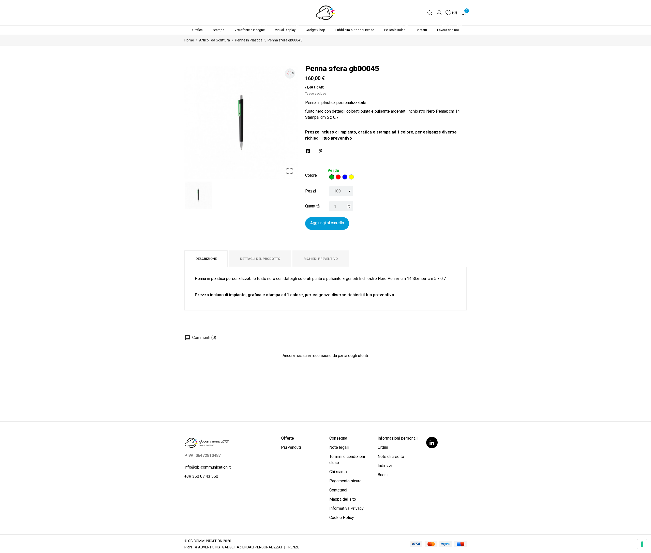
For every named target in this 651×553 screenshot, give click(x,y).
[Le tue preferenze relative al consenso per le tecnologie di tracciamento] (642, 544)
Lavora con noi (449, 29)
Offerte (287, 438)
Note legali (339, 447)
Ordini (383, 447)
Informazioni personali (398, 438)
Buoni (383, 474)
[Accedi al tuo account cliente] (439, 12)
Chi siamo (338, 471)
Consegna (338, 438)
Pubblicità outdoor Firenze (354, 30)
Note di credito (391, 456)
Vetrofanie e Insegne (251, 29)
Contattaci (338, 490)
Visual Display (287, 29)
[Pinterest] (321, 151)
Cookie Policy (341, 517)
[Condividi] (308, 151)
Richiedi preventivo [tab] (321, 259)
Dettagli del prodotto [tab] (260, 259)
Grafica (197, 30)
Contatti (421, 30)
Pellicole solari (396, 29)
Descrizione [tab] (206, 259)
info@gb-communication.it (207, 467)
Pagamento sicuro (345, 481)
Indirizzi (385, 465)
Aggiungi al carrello (327, 222)
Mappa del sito (342, 499)
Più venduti (291, 447)
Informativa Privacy (346, 508)
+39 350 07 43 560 (201, 476)
